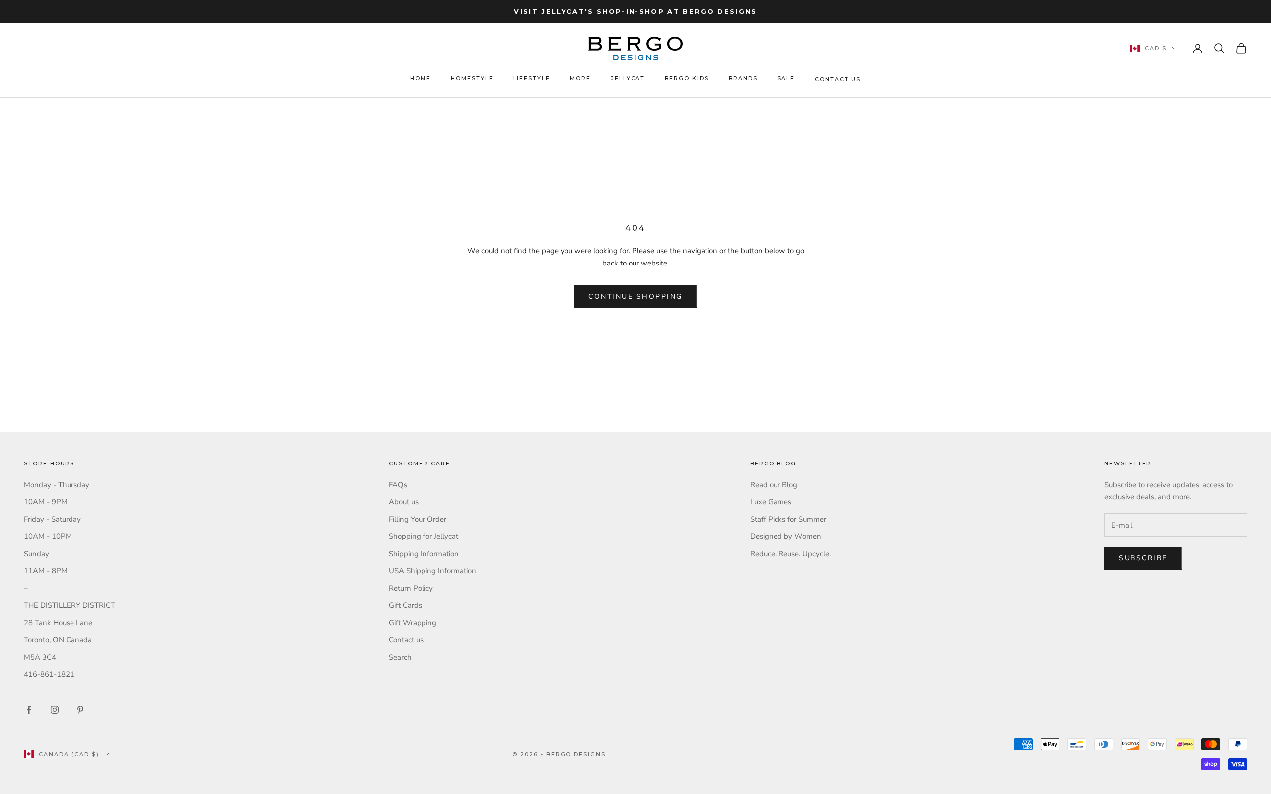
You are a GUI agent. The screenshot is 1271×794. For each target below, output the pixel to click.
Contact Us (837, 79)
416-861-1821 (49, 674)
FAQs (398, 485)
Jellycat (628, 78)
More (580, 78)
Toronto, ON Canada (58, 640)
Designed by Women (785, 536)
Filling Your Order (417, 519)
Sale (786, 78)
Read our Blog (773, 485)
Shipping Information (424, 554)
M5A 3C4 (40, 657)
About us (404, 502)
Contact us (406, 640)
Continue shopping (635, 296)
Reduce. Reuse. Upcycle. (790, 554)
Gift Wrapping (412, 623)
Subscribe (1143, 558)
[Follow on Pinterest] (80, 710)
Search (400, 657)
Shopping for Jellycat (423, 536)
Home (420, 78)
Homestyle (472, 78)
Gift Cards (405, 605)
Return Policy (411, 588)
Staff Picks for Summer (788, 519)
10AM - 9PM (46, 502)
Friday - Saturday (52, 519)
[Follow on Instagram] (55, 710)
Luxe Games (770, 502)
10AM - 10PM (48, 536)
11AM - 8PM (46, 571)
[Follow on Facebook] (29, 710)
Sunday (36, 554)
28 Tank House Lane (58, 623)
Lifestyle (532, 78)
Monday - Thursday (56, 485)
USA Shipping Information (432, 571)
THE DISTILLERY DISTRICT (69, 605)
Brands (743, 78)
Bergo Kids (686, 78)
